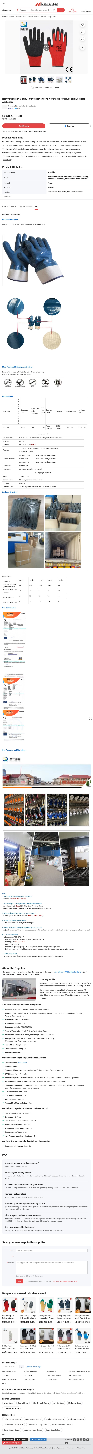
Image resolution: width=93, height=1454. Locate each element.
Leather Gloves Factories (55, 1419)
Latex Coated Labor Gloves (13, 1424)
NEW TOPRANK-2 (30, 1371)
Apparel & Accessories (16, 16)
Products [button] (23, 10)
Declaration (70, 1448)
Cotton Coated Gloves (12, 1430)
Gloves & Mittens (33, 16)
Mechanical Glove (74, 1403)
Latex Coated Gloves (53, 1375)
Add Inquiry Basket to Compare (46, 87)
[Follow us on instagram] (81, 1439)
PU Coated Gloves (75, 1375)
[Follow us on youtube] (84, 1439)
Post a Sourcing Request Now (65, 1281)
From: (13, 1250)
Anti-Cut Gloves (29, 1379)
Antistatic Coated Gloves (33, 1430)
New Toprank (51, 1371)
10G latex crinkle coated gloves (79, 1371)
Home (4, 16)
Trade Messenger (38, 1439)
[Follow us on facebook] (74, 1439)
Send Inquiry (24, 126)
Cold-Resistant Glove (11, 1408)
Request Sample (40, 131)
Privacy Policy (81, 1448)
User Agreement (59, 1448)
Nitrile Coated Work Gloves (61, 1424)
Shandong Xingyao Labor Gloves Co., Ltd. (22, 106)
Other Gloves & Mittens (41, 1403)
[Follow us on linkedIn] (66, 1443)
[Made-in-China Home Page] (46, 4)
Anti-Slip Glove (59, 1403)
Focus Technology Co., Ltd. (30, 1448)
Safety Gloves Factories (12, 1419)
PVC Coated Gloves (75, 1379)
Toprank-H (28, 1375)
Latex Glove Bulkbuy (53, 1430)
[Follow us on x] (78, 1439)
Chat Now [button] (71, 126)
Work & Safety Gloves (48, 16)
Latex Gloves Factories (33, 1419)
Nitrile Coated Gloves (9, 1379)
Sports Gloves (23, 1403)
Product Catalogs (34, 1367)
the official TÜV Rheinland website (68, 972)
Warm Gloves (8, 1403)
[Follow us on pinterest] (87, 1439)
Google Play (21, 1439)
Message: (11, 1262)
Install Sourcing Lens (13, 1443)
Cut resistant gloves (9, 1371)
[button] (3, 3)
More (4, 1434)
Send (19, 1281)
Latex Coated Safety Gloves (37, 1424)
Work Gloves (22, 1062)
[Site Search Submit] (61, 10)
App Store (8, 1439)
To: (14, 1256)
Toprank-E (5, 1375)
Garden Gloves (51, 1379)
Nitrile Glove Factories (76, 1419)
